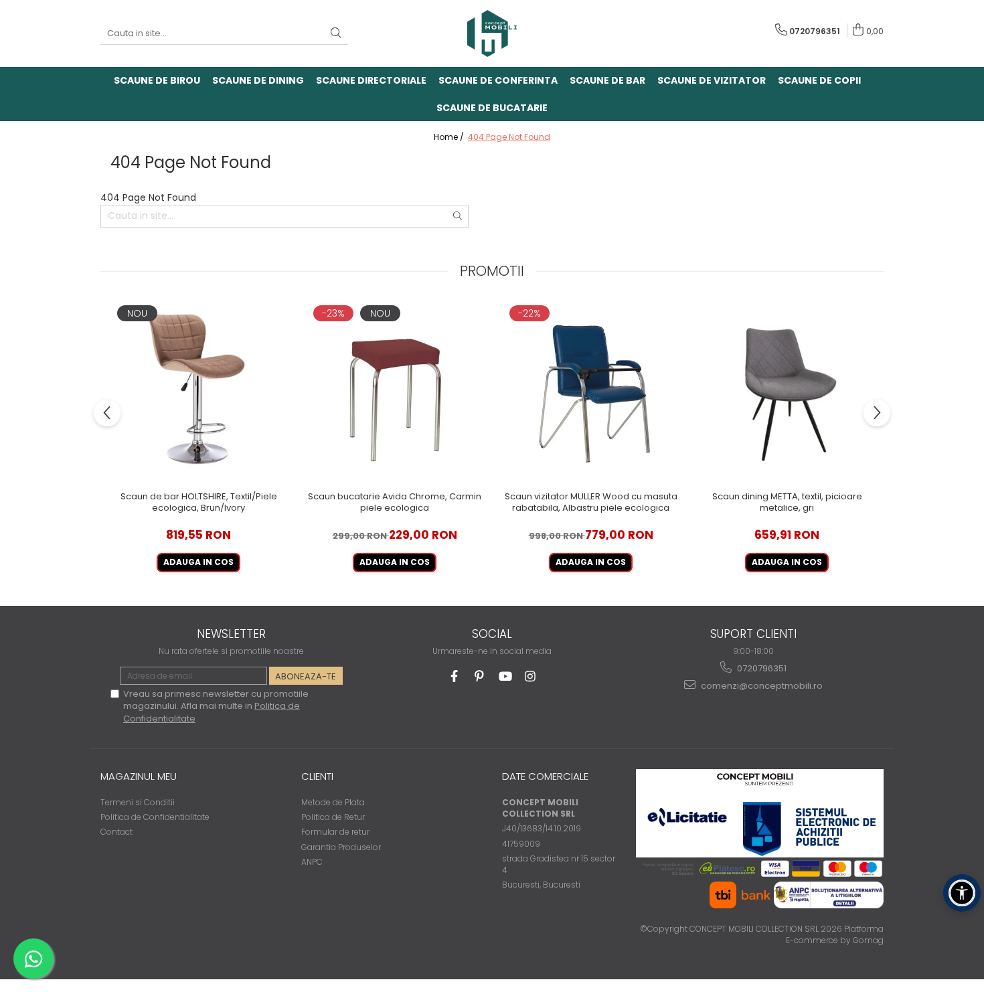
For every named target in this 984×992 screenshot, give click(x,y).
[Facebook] (454, 676)
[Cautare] (336, 34)
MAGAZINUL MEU (138, 776)
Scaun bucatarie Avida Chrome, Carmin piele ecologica (394, 502)
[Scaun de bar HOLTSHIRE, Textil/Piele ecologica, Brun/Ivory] (198, 393)
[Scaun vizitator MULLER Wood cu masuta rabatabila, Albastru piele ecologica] (590, 393)
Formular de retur (335, 831)
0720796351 (761, 668)
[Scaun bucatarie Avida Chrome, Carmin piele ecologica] (394, 393)
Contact (116, 831)
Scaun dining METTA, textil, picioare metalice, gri (787, 502)
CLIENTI (317, 776)
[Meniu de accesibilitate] (962, 893)
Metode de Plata (333, 802)
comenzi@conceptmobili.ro (761, 685)
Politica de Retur (333, 817)
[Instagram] (530, 676)
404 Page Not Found (509, 137)
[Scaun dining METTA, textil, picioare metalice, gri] (786, 393)
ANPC (312, 861)
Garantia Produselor (341, 847)
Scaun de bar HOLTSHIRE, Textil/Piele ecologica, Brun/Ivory (198, 502)
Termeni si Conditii (137, 802)
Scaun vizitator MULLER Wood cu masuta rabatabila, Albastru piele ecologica (591, 502)
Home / (450, 137)
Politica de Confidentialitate (155, 817)
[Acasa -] (492, 33)
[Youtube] (505, 676)
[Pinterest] (479, 676)
